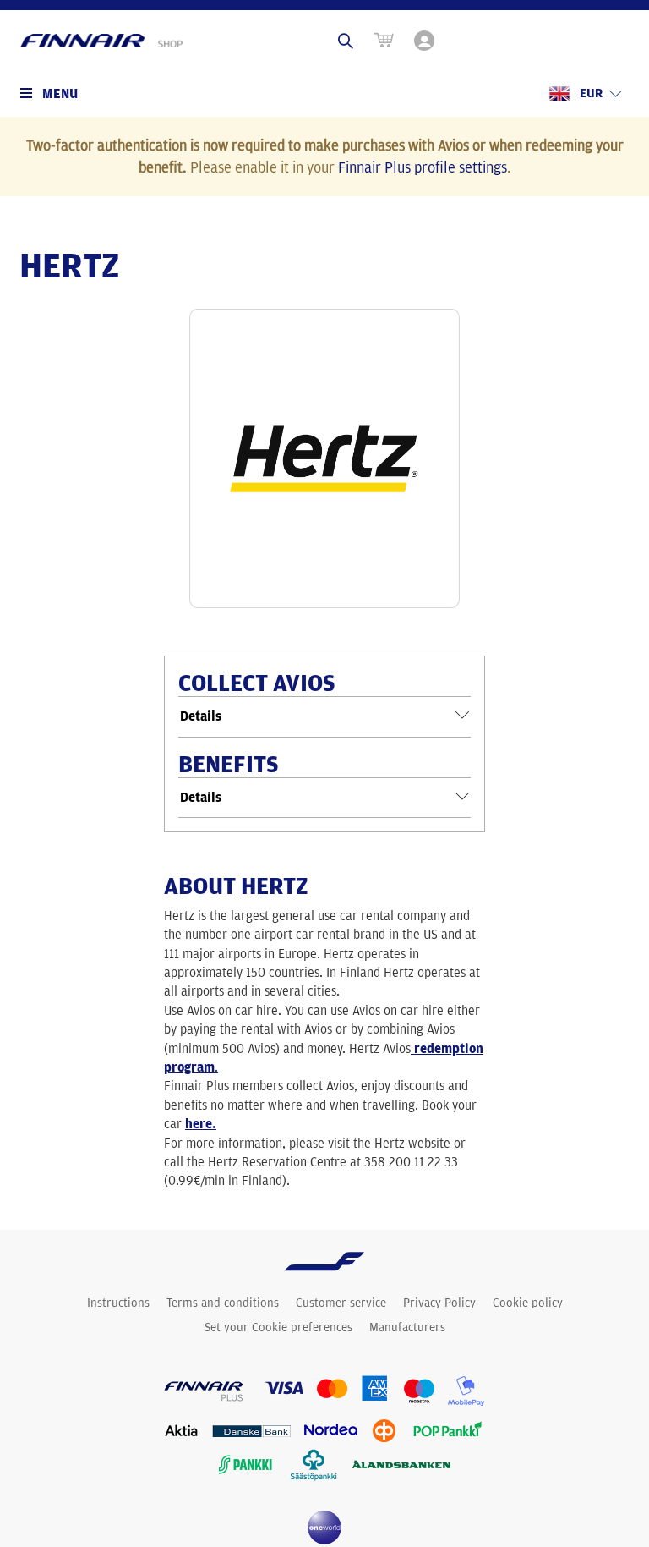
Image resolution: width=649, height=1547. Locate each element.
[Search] (345, 41)
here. (200, 1124)
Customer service (341, 1302)
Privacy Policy (439, 1302)
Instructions (118, 1302)
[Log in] (425, 41)
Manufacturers (407, 1327)
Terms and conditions (222, 1302)
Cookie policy (528, 1302)
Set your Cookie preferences (278, 1327)
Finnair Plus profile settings (422, 166)
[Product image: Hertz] (324, 458)
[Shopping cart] (384, 41)
